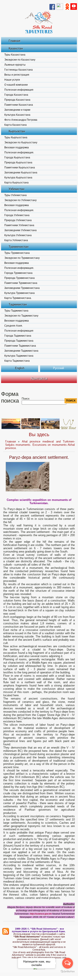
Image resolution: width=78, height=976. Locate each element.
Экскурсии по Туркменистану (22, 257)
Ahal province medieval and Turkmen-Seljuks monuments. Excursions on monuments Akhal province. (40, 445)
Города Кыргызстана (17, 157)
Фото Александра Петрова (20, 119)
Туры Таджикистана (16, 310)
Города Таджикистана (17, 335)
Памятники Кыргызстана (19, 167)
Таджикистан (18, 304)
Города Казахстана (16, 94)
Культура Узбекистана (18, 235)
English (19, 368)
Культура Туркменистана (19, 293)
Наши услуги (12, 79)
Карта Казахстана (15, 124)
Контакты (39, 378)
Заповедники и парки (17, 109)
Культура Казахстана (17, 114)
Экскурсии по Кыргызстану (20, 142)
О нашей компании (16, 84)
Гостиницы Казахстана (18, 69)
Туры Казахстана (14, 54)
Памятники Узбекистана (19, 225)
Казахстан (16, 48)
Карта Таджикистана (17, 360)
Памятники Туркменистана (20, 283)
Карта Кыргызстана (16, 182)
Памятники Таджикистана (20, 345)
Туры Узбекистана (15, 195)
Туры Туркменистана (17, 252)
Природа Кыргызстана (18, 162)
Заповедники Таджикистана (21, 350)
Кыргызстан (17, 131)
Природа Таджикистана (18, 340)
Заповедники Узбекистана (20, 230)
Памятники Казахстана (18, 104)
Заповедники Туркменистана (22, 288)
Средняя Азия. (13, 325)
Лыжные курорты (15, 64)
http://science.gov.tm (41, 913)
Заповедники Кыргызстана (20, 172)
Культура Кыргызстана (18, 177)
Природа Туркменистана (19, 278)
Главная (14, 40)
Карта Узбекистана (16, 240)
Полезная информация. (19, 152)
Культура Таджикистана (18, 355)
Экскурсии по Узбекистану (20, 200)
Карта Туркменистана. (18, 298)
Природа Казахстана (17, 99)
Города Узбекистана (16, 215)
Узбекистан (16, 189)
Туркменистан (19, 246)
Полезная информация (18, 89)
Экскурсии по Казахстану (19, 59)
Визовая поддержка (16, 147)
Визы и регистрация (16, 74)
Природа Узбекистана (18, 220)
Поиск (25, 398)
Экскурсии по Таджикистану (21, 315)
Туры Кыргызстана (15, 137)
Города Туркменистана (18, 272)
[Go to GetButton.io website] (68, 971)
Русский (58, 368)
